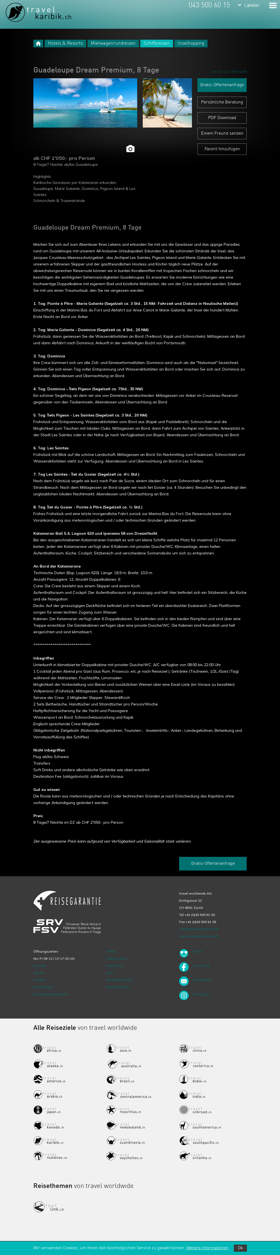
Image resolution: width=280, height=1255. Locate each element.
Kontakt (39, 966)
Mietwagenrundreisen (113, 43)
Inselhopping (191, 43)
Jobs (110, 973)
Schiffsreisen (157, 43)
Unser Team (43, 987)
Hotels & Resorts (65, 43)
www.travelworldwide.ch (198, 936)
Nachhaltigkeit (117, 987)
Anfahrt (39, 980)
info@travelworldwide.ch (199, 929)
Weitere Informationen (207, 1248)
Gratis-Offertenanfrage (222, 85)
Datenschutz (116, 958)
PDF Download (222, 118)
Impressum (115, 966)
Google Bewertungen (50, 994)
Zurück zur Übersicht (229, 71)
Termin (38, 973)
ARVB (110, 951)
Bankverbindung (119, 980)
